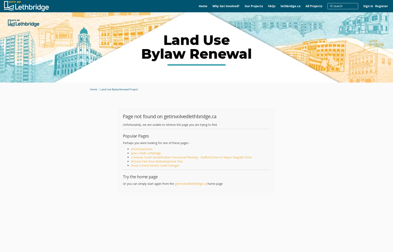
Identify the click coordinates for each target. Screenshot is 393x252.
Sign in (368, 6)
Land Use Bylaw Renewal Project (119, 89)
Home (93, 89)
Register (381, 6)
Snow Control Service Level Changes (155, 165)
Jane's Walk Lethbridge (146, 153)
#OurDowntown (141, 149)
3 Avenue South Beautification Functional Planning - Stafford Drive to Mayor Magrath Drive (191, 157)
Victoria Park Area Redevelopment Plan (157, 161)
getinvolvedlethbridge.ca (191, 184)
